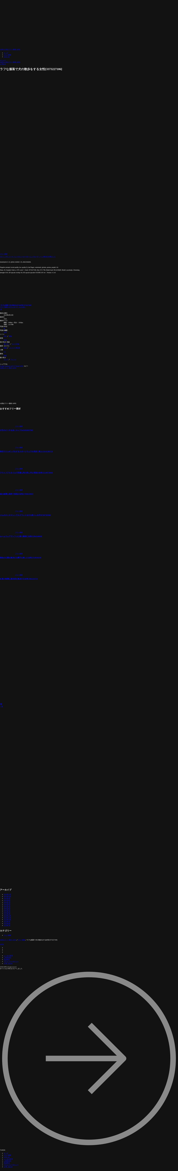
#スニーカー (22, 256)
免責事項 (7, 959)
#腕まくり (52, 256)
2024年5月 (7, 906)
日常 (5, 336)
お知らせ (7, 57)
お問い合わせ (8, 963)
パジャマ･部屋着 (14, 348)
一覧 (1, 705)
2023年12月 (7, 916)
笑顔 (5, 340)
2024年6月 (7, 904)
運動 (10, 336)
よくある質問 (8, 955)
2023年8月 (7, 923)
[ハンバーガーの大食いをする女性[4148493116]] (40, 642)
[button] (26, 366)
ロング (6, 359)
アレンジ (13, 359)
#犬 (48, 256)
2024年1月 (7, 914)
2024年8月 (7, 900)
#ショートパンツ (12, 256)
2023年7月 (7, 925)
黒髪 (5, 355)
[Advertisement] (40, 290)
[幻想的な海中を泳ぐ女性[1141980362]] (40, 797)
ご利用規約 (7, 957)
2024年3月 (7, 910)
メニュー (3, 60)
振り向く (7, 344)
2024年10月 (7, 896)
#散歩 (45, 256)
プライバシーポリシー (11, 961)
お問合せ (3, 64)
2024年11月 (7, 894)
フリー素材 (7, 55)
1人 (5, 351)
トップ (6, 53)
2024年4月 (7, 908)
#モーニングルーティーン (34, 256)
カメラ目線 (15, 344)
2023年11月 (7, 917)
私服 (5, 348)
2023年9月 (7, 921)
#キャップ (3, 256)
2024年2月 (7, 912)
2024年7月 (7, 902)
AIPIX (2, 944)
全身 (5, 332)
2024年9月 (7, 898)
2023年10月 (7, 919)
